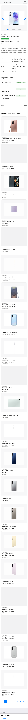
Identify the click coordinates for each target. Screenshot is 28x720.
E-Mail (4, 718)
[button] (7, 29)
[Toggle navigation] (25, 2)
